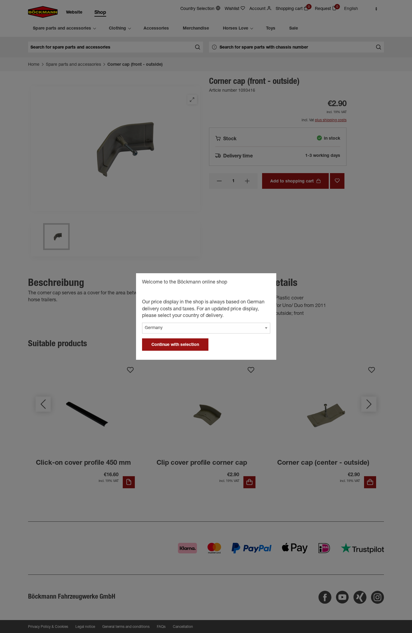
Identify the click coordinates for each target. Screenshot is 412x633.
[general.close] (265, 283)
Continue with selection (175, 345)
